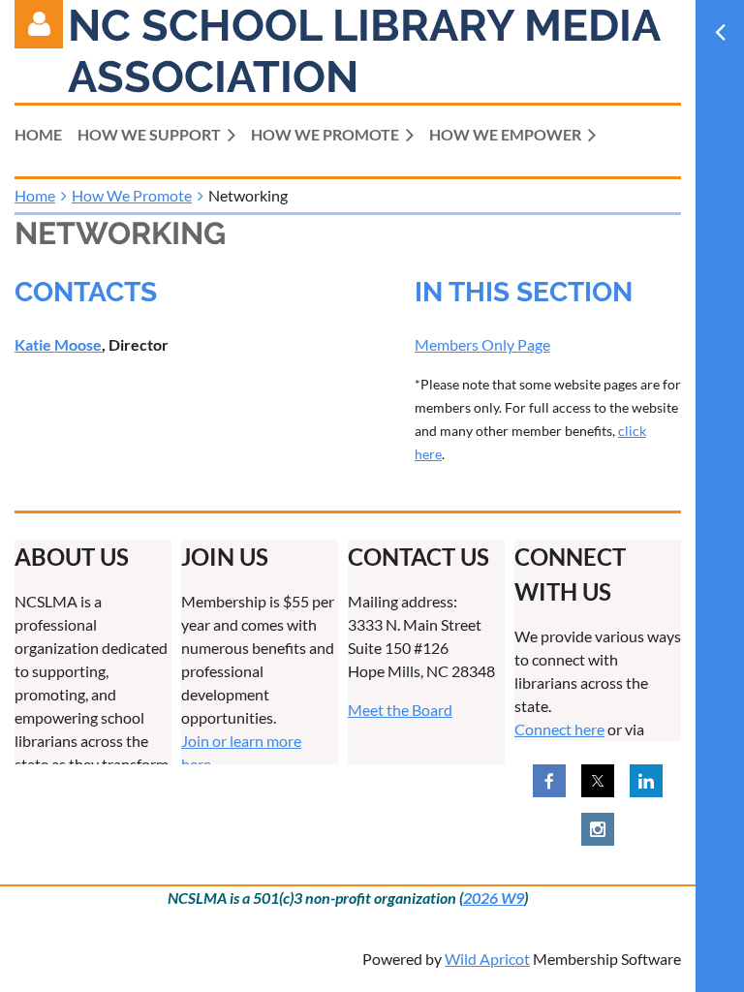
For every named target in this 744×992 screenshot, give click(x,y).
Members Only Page (482, 344)
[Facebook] (549, 780)
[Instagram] (597, 829)
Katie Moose (58, 344)
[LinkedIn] (646, 780)
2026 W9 (493, 897)
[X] (597, 780)
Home (35, 195)
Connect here (559, 729)
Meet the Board (400, 709)
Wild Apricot (487, 958)
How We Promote (132, 195)
